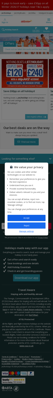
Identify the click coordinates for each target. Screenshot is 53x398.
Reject (26, 225)
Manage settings (26, 231)
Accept (26, 218)
